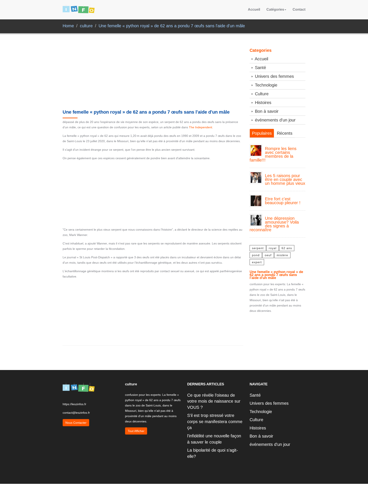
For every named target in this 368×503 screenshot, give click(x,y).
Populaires (262, 133)
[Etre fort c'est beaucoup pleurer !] (256, 200)
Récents (284, 133)
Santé (260, 67)
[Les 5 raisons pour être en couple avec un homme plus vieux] (256, 177)
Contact (299, 9)
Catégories (275, 9)
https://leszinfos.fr (74, 404)
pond (256, 255)
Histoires (262, 102)
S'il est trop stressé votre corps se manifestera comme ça (214, 421)
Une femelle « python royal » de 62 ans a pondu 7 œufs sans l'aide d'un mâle (172, 25)
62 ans (287, 248)
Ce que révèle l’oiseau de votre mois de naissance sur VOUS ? (213, 401)
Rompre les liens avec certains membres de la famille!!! (273, 154)
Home (68, 25)
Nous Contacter (75, 422)
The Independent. (201, 127)
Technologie (265, 85)
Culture (261, 93)
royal (272, 248)
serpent (258, 248)
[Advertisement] (153, 78)
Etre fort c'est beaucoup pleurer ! (282, 201)
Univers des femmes (274, 76)
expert (257, 262)
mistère (282, 255)
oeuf (268, 255)
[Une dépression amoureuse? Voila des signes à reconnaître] (256, 219)
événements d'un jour (275, 120)
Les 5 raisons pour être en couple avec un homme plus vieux (285, 179)
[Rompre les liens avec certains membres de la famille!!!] (256, 150)
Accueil (254, 9)
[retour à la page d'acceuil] (79, 9)
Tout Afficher (136, 431)
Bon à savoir (266, 111)
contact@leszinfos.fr (76, 412)
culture (86, 25)
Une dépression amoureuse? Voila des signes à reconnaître (274, 224)
